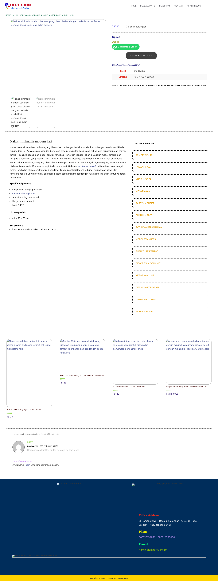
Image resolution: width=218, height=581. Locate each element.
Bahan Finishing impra (23, 193)
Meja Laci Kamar (21, 15)
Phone (143, 531)
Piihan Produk (194, 6)
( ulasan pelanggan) (136, 26)
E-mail (143, 544)
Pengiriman (165, 6)
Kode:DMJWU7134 (121, 85)
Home (133, 6)
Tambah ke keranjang (141, 55)
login (27, 464)
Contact (178, 6)
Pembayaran (146, 6)
